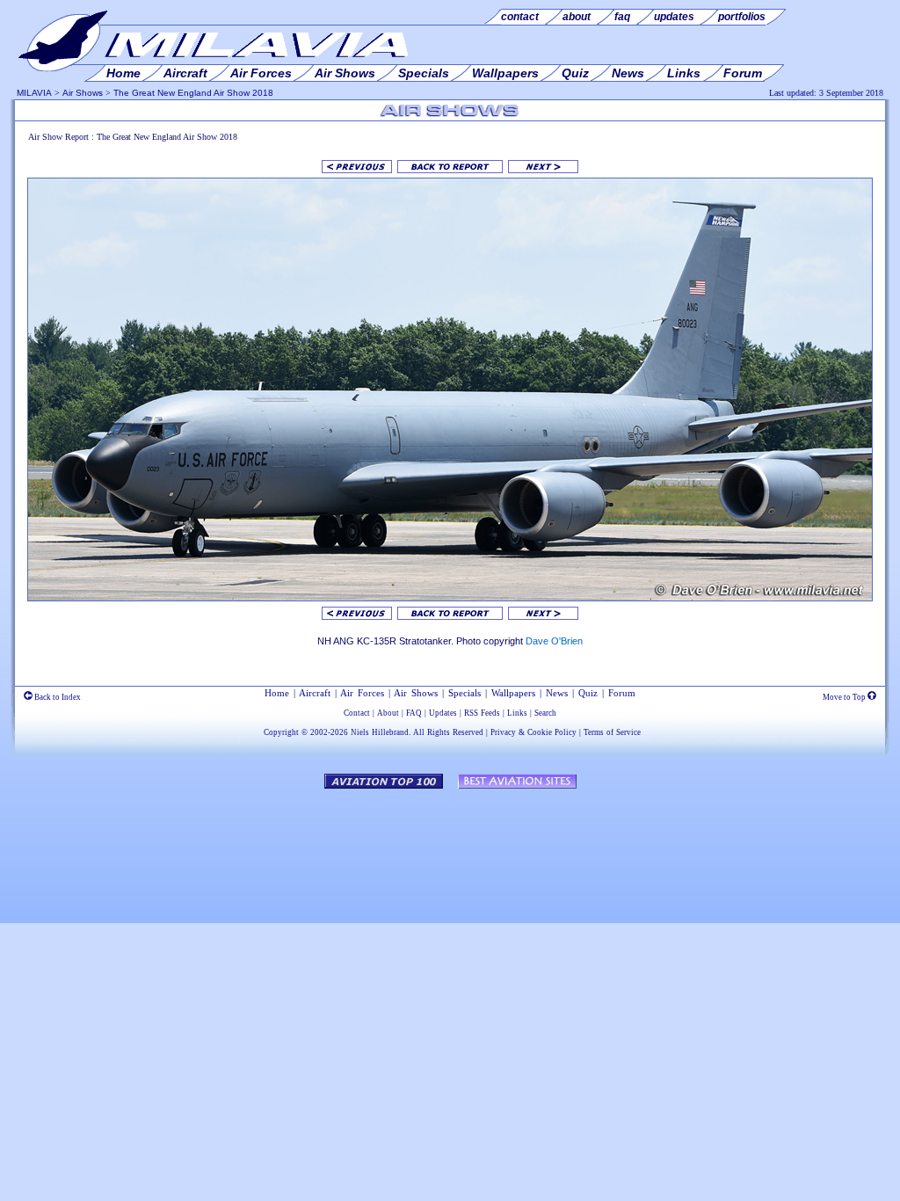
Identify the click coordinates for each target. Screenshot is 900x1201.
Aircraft (314, 693)
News (557, 693)
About (388, 713)
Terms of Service (612, 732)
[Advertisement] (450, 847)
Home (277, 693)
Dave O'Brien (554, 641)
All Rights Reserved (448, 732)
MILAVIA (34, 93)
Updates (443, 713)
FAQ (414, 713)
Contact (357, 713)
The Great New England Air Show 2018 (193, 93)
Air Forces (362, 693)
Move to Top (845, 697)
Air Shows (82, 93)
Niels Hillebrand (380, 732)
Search (545, 713)
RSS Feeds (482, 713)
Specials (464, 693)
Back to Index (57, 697)
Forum (621, 693)
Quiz (588, 693)
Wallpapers (513, 693)
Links (517, 713)
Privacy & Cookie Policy (533, 732)
